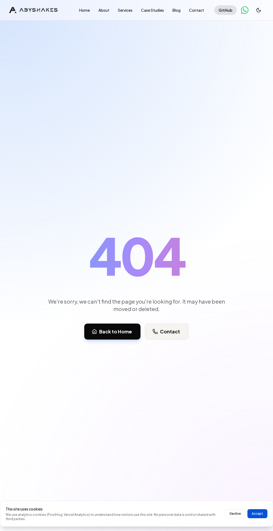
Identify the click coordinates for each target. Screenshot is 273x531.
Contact (196, 10)
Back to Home (115, 331)
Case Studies (152, 10)
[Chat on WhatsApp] (244, 10)
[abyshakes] (33, 10)
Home (84, 10)
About (103, 10)
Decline (235, 514)
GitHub (225, 10)
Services (125, 10)
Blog (176, 10)
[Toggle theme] (258, 10)
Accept (257, 514)
